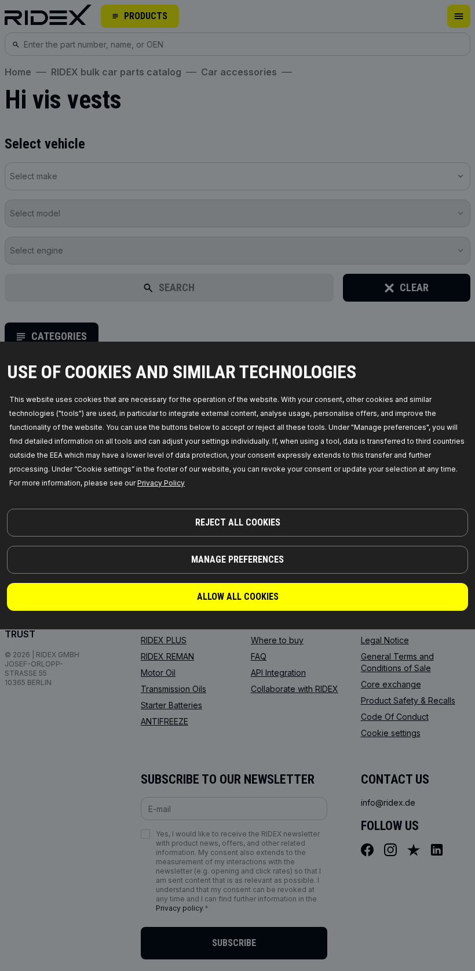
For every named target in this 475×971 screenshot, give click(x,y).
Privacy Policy (161, 483)
